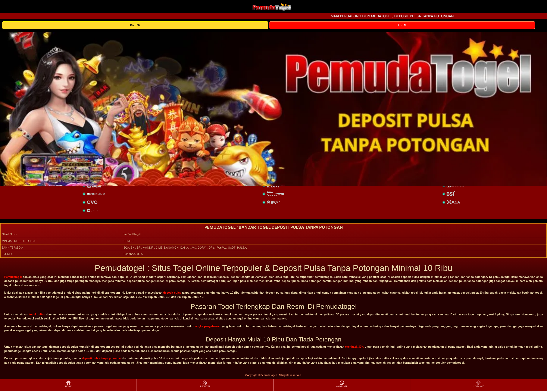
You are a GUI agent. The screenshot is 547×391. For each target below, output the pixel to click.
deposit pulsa (172, 292)
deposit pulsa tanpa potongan (102, 358)
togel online (37, 314)
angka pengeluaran (208, 326)
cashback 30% (354, 346)
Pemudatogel (13, 276)
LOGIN (402, 25)
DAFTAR (135, 25)
